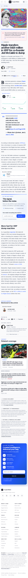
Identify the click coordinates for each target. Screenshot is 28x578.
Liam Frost (10, 66)
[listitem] (2, 319)
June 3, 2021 (10, 134)
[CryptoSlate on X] (2, 495)
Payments (6, 42)
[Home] (2, 6)
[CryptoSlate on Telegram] (14, 495)
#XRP (15, 118)
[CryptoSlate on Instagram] (22, 495)
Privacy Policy (11, 554)
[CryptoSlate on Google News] (6, 495)
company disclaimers (6, 436)
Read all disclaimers (5, 568)
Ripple (24, 81)
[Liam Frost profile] (3, 327)
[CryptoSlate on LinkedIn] (18, 495)
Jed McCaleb (18, 85)
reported (12, 232)
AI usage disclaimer (8, 405)
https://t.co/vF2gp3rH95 (17, 129)
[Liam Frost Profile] (3, 67)
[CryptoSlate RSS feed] (2, 499)
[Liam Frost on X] (7, 334)
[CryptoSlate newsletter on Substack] (10, 495)
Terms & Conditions (22, 573)
